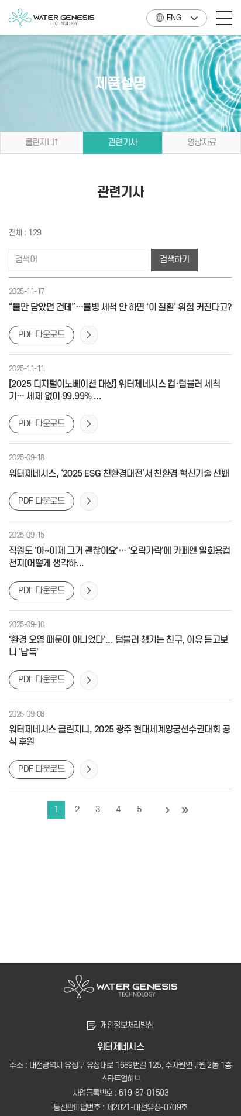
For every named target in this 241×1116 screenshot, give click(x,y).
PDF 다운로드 (41, 335)
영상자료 (201, 143)
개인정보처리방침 (127, 1025)
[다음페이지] (168, 810)
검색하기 (174, 260)
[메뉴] (224, 17)
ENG (174, 17)
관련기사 (122, 143)
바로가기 (89, 335)
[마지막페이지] (185, 810)
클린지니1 (42, 143)
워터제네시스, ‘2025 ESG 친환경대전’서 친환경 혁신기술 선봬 (119, 473)
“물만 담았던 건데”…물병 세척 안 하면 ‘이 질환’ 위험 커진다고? (120, 307)
